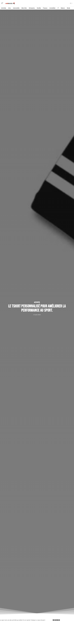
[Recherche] (67, 3)
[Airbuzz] (10, 3)
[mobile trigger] (2, 3)
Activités (37, 302)
